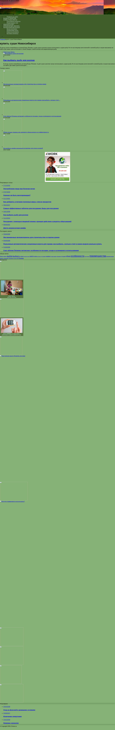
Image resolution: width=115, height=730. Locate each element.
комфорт (48, 256)
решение (6, 258)
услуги (15, 258)
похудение (87, 256)
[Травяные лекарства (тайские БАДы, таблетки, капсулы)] (11, 316)
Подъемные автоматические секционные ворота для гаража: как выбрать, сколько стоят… (31, 100)
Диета (1, 256)
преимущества (97, 256)
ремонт (2, 258)
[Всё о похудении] (6, 8)
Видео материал (12, 29)
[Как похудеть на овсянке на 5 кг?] (11, 683)
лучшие (63, 256)
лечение (59, 256)
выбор (10, 256)
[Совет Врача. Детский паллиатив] (11, 297)
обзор (68, 256)
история (43, 256)
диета (32, 256)
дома (35, 256)
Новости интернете (13, 32)
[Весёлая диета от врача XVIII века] (11, 354)
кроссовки (53, 256)
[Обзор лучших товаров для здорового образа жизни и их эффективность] (12, 130)
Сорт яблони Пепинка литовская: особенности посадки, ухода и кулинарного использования (32, 116)
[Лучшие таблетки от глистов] (11, 279)
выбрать (16, 256)
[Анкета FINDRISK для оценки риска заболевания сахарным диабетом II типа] (11, 335)
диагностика (26, 256)
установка (20, 258)
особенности (77, 256)
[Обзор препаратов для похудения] (14, 500)
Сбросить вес (8, 24)
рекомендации (110, 256)
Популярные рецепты (13, 21)
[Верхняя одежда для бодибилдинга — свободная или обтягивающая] (11, 702)
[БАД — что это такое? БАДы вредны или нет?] (11, 664)
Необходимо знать (12, 30)
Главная (2, 39)
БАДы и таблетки (9, 18)
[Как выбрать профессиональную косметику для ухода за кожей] (12, 146)
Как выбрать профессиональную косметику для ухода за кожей (23, 148)
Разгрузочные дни (12, 23)
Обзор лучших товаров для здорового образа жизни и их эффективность (26, 132)
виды (5, 256)
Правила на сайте (12, 16)
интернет (39, 256)
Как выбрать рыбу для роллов (19, 60)
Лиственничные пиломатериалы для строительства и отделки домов (24, 84)
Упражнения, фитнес (11, 26)
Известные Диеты (10, 20)
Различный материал (11, 27)
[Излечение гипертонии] (11, 645)
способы (11, 258)
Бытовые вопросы (12, 33)
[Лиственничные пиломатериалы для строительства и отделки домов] (12, 82)
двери (22, 256)
